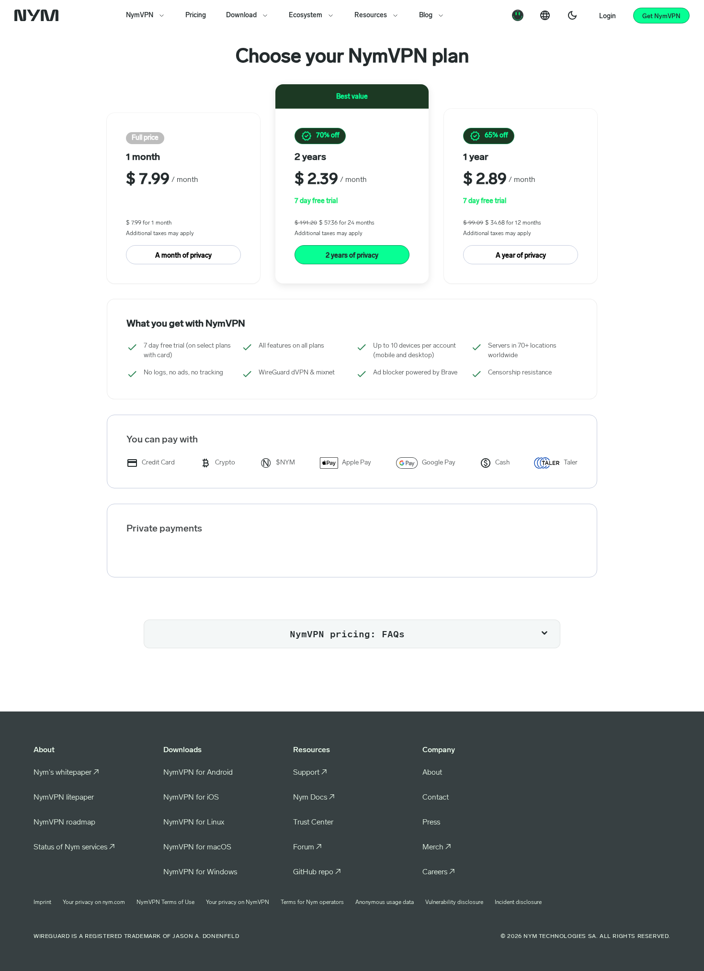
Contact (435, 798)
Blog (425, 15)
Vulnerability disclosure (454, 902)
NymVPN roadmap (64, 822)
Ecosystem (305, 15)
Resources (370, 15)
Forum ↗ (307, 847)
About (432, 773)
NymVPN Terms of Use (165, 902)
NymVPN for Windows (200, 872)
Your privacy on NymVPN (237, 902)
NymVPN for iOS (191, 798)
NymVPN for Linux (193, 822)
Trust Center (313, 822)
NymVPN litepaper (64, 798)
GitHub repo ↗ (317, 872)
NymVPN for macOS (197, 847)
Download (241, 15)
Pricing (195, 15)
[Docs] (517, 15)
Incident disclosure (518, 902)
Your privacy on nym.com (94, 902)
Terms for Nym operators (312, 902)
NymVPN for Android (198, 773)
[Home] (38, 15)
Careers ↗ (438, 872)
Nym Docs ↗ (314, 798)
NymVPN (139, 15)
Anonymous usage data (384, 902)
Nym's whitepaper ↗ (66, 773)
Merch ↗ (436, 847)
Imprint (42, 902)
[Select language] (545, 15)
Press (431, 822)
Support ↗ (310, 773)
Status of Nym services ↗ (74, 847)
